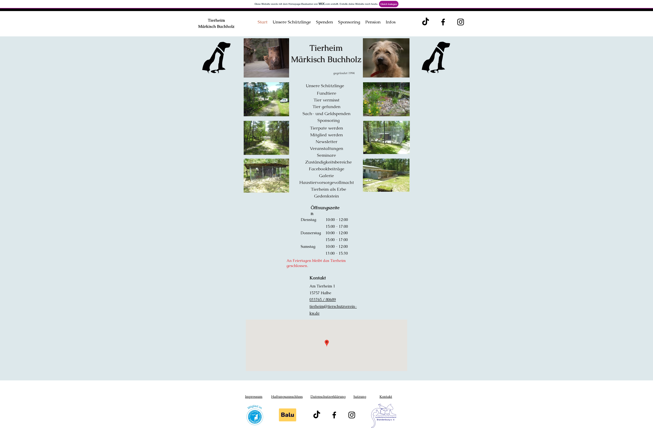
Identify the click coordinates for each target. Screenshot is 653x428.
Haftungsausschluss (287, 396)
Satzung (359, 396)
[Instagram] (460, 22)
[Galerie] (326, 57)
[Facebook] (443, 22)
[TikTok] (425, 22)
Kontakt (386, 396)
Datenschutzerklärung (328, 396)
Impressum (253, 396)
